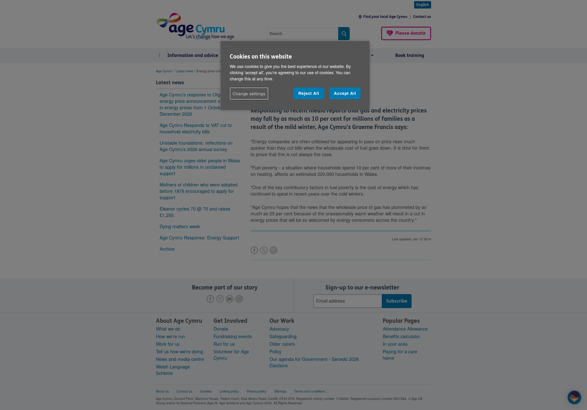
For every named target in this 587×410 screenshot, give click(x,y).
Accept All (345, 93)
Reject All (308, 93)
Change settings (249, 93)
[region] (295, 75)
